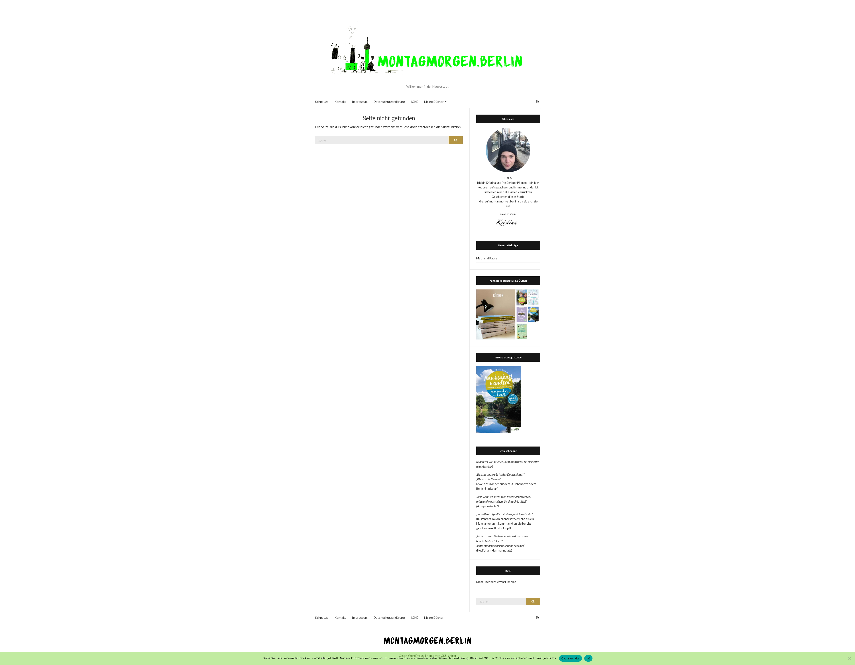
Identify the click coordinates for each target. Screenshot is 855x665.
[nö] (849, 658)
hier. (513, 582)
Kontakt (340, 101)
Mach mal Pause (486, 258)
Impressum (360, 101)
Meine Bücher (434, 101)
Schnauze (321, 101)
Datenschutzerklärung (389, 101)
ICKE (414, 101)
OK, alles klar (570, 658)
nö (588, 658)
